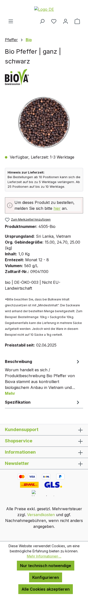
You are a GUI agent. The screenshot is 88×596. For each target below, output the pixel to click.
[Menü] (11, 21)
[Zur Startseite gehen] (44, 9)
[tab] (43, 377)
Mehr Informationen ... (44, 556)
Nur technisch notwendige (45, 565)
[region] (44, 122)
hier (57, 208)
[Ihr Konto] (65, 21)
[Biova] (44, 76)
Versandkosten (41, 514)
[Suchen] (42, 21)
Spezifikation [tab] (18, 402)
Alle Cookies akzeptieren (46, 589)
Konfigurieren (45, 577)
